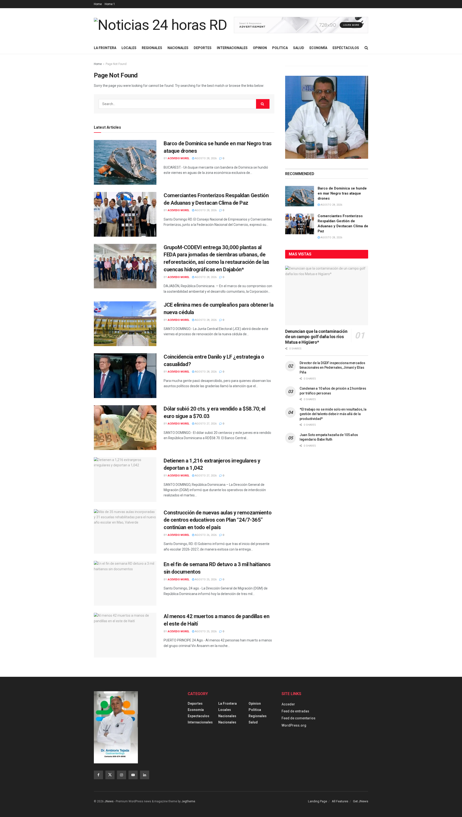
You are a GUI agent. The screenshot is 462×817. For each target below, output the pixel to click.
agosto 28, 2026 (205, 158)
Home (98, 4)
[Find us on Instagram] (121, 775)
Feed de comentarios (298, 718)
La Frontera (105, 48)
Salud (298, 48)
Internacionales (232, 48)
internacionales (200, 722)
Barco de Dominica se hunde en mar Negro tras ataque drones (342, 193)
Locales (129, 48)
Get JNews (360, 801)
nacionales (227, 722)
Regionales (152, 48)
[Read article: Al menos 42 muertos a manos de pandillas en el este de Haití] (125, 635)
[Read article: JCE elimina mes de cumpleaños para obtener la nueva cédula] (125, 323)
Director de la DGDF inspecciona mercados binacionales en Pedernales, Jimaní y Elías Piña (332, 367)
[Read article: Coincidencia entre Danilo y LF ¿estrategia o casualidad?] (125, 375)
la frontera (227, 703)
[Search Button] (366, 48)
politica (255, 710)
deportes (195, 703)
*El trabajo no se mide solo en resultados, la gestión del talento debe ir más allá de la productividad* (333, 414)
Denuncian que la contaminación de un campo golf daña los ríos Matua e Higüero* (316, 337)
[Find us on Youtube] (133, 775)
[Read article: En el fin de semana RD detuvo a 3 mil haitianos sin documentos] (125, 583)
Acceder (288, 704)
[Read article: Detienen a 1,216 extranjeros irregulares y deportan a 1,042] (125, 479)
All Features (340, 801)
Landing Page (317, 801)
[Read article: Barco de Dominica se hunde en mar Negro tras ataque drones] (125, 162)
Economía (318, 48)
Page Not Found (116, 64)
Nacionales (177, 48)
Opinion (260, 48)
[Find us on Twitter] (110, 775)
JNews (109, 801)
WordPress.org (294, 725)
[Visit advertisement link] (301, 25)
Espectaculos (198, 716)
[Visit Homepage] (160, 25)
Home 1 (110, 4)
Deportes (203, 48)
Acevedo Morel (178, 158)
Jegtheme (188, 801)
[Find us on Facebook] (98, 775)
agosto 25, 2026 (205, 579)
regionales (258, 716)
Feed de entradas (295, 711)
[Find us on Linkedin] (144, 775)
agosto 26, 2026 (205, 535)
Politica (280, 48)
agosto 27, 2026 (205, 423)
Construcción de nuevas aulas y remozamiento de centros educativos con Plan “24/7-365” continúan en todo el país (217, 520)
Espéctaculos (346, 48)
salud (253, 722)
